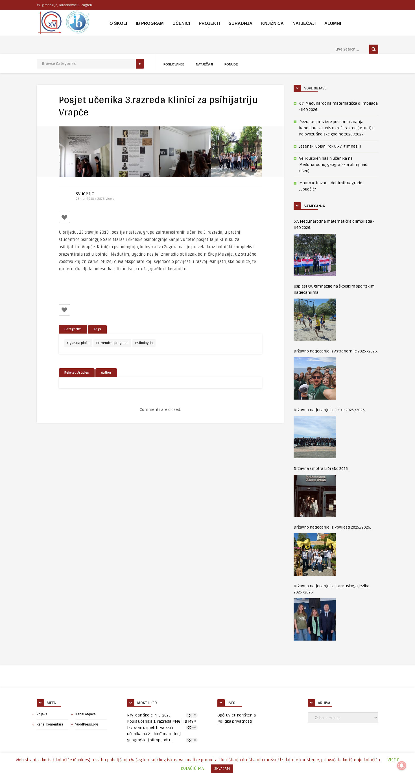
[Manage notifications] (401, 765)
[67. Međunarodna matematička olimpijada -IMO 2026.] (315, 255)
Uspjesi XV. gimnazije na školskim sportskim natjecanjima (334, 289)
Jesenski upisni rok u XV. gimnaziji (330, 146)
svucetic (85, 194)
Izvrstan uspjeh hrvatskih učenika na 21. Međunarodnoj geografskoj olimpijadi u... (154, 733)
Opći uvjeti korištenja (236, 715)
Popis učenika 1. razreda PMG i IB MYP (161, 721)
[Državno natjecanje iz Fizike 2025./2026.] (315, 437)
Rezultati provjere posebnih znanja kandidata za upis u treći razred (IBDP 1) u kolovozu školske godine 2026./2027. (337, 128)
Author (106, 373)
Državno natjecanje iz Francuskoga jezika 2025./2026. (331, 589)
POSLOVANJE (173, 64)
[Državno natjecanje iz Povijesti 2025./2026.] (315, 554)
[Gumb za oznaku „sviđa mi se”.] (64, 217)
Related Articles (76, 373)
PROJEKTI (209, 23)
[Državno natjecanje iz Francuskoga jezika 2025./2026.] (315, 619)
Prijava (42, 714)
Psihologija (144, 343)
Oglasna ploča (78, 343)
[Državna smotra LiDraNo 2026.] (315, 496)
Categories (73, 329)
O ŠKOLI (118, 23)
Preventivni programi (112, 343)
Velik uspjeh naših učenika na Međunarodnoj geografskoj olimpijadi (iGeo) (333, 164)
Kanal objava (85, 714)
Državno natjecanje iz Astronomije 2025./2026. (336, 351)
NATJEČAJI (304, 23)
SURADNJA (240, 23)
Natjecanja (314, 205)
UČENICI (181, 23)
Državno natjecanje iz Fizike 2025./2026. (330, 409)
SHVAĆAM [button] (222, 768)
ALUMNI (332, 23)
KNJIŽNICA (272, 23)
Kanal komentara (50, 724)
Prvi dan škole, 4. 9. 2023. (149, 715)
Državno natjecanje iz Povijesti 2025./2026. (332, 527)
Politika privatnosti (234, 721)
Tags (97, 329)
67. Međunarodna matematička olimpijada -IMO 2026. (334, 224)
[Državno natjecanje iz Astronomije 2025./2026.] (315, 378)
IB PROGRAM (150, 23)
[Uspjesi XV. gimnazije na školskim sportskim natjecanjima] (315, 320)
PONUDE (231, 64)
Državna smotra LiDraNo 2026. (321, 468)
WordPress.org (86, 724)
